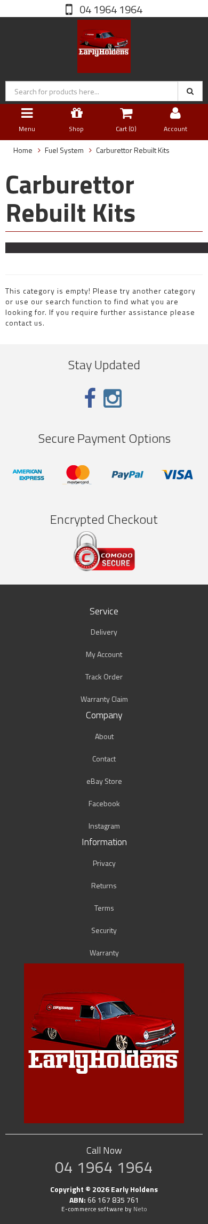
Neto (140, 1209)
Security (104, 930)
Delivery (104, 631)
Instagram (104, 825)
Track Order (104, 676)
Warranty (104, 952)
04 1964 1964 (109, 9)
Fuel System (64, 150)
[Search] (190, 91)
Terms (104, 907)
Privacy (104, 863)
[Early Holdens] (104, 44)
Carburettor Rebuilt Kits (133, 150)
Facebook (104, 803)
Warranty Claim (104, 698)
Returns (104, 885)
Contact (104, 758)
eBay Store (104, 781)
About (104, 736)
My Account (104, 654)
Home (23, 150)
